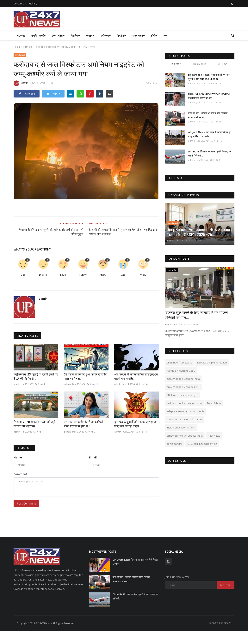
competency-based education (184, 419)
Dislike (43, 274)
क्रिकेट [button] (120, 35)
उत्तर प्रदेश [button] (57, 35)
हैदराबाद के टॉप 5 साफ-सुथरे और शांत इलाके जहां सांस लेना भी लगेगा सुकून (51, 232)
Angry (103, 274)
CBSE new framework (179, 362)
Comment (20, 474)
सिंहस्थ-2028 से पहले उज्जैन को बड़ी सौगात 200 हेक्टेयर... (34, 424)
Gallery (33, 3)
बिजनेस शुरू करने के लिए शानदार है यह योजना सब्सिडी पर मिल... (196, 315)
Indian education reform (181, 427)
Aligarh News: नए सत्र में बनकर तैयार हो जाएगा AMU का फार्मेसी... (209, 134)
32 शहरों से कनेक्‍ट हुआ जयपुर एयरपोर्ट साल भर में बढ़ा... (85, 376)
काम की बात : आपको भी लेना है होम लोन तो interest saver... (207, 115)
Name (18, 457)
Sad (123, 274)
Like (23, 274)
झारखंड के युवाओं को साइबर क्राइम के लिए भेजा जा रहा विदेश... (135, 424)
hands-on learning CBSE (181, 370)
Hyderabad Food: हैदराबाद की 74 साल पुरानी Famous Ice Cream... (209, 76)
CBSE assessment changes (182, 395)
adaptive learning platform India (185, 411)
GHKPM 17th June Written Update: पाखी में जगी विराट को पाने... (209, 96)
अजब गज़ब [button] (137, 35)
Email (93, 457)
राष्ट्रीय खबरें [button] (37, 35)
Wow (143, 274)
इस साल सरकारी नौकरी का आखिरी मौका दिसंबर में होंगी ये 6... (83, 424)
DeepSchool (214, 403)
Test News (214, 435)
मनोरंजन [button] (105, 35)
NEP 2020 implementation (212, 362)
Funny (83, 274)
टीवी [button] (153, 35)
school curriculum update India (185, 435)
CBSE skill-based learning (202, 443)
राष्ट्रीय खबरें (28, 46)
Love (63, 274)
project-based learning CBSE (183, 387)
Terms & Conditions (220, 623)
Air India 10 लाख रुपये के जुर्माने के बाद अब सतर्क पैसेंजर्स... (210, 153)
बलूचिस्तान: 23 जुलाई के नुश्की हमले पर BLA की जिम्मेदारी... (36, 376)
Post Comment (26, 503)
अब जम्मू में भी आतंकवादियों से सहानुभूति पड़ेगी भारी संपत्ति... (136, 376)
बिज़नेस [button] (74, 35)
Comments (24, 448)
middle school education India (184, 403)
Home (21, 35)
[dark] (232, 4)
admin (24, 82)
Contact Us (20, 3)
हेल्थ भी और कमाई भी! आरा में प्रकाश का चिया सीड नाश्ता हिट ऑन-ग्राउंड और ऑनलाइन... (123, 232)
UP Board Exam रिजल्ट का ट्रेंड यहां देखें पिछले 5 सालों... (135, 561)
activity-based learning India (183, 378)
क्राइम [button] (89, 35)
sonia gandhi (174, 443)
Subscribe (226, 585)
